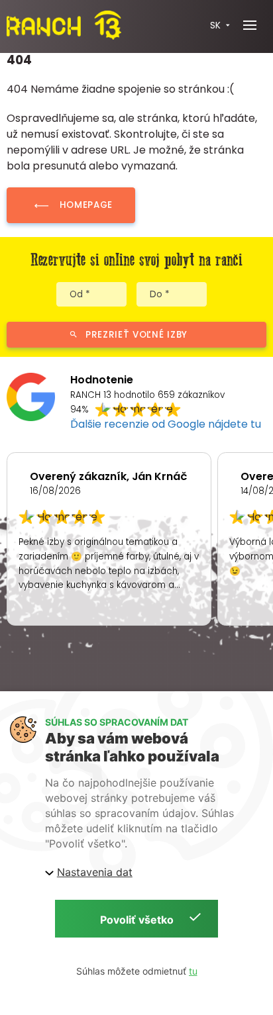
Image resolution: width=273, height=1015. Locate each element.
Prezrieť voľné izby (136, 334)
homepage (86, 205)
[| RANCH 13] (64, 25)
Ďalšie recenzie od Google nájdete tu (165, 424)
